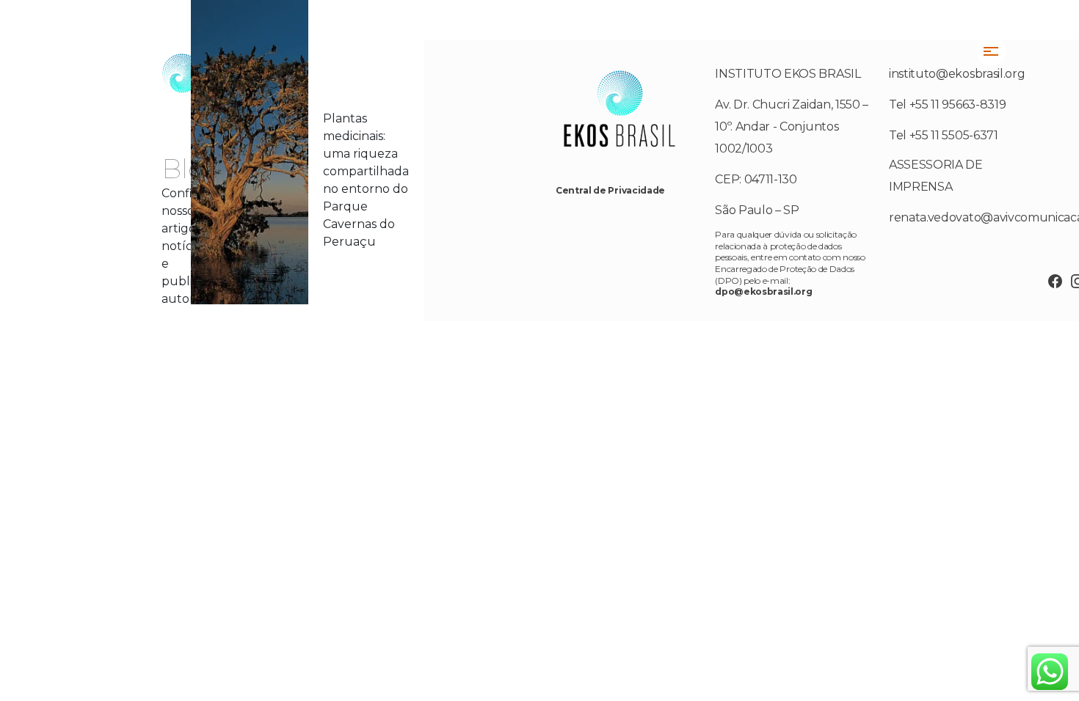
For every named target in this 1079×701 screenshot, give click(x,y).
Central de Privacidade (610, 190)
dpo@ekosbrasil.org (763, 291)
